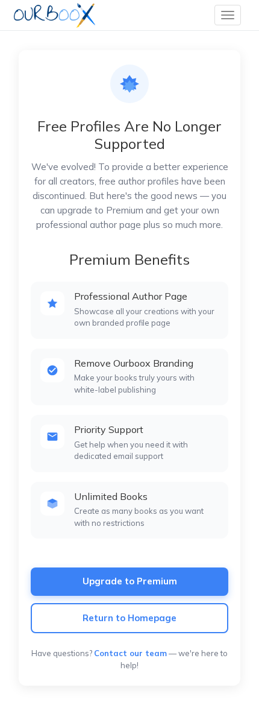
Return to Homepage (129, 618)
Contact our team (130, 653)
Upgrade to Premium (130, 581)
